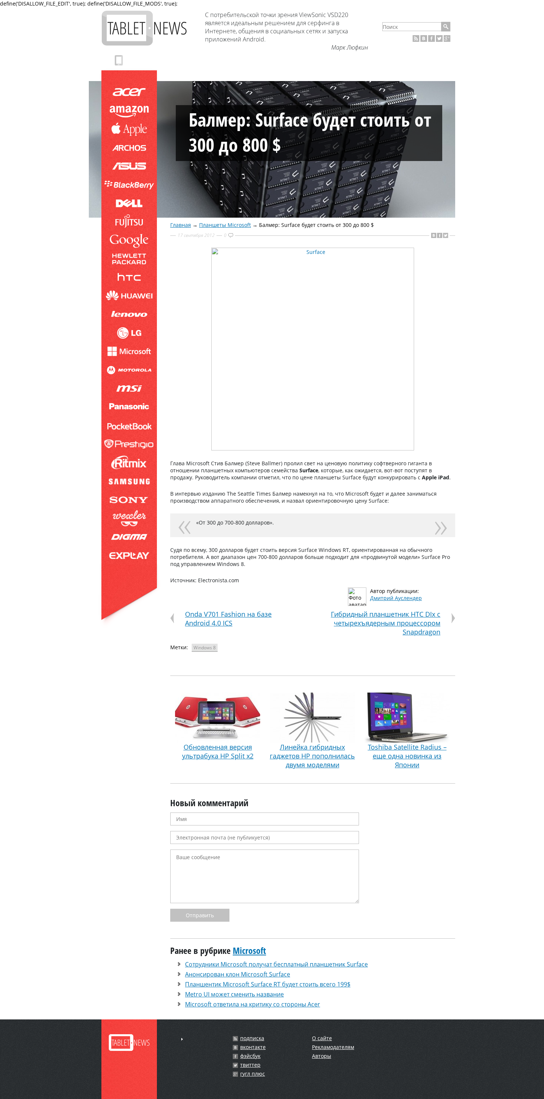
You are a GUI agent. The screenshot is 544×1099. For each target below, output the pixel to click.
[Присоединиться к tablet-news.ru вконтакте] (423, 38)
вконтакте (253, 1047)
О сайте (322, 1038)
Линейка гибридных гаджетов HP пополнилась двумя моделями (312, 756)
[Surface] (312, 448)
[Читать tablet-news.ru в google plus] (447, 38)
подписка (252, 1038)
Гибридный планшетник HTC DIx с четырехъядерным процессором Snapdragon (385, 623)
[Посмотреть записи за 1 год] (182, 1039)
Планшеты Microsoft (225, 224)
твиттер (250, 1065)
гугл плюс (252, 1074)
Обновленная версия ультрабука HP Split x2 (217, 751)
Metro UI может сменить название (234, 994)
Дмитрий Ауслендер (396, 598)
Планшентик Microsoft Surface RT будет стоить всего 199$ (267, 984)
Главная (180, 224)
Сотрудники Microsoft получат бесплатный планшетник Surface (276, 964)
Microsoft (249, 950)
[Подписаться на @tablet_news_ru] (439, 38)
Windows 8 (205, 647)
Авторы (321, 1055)
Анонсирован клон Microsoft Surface (237, 974)
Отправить (200, 915)
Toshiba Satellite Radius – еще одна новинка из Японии (407, 756)
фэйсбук (250, 1056)
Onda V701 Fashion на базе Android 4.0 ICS (228, 618)
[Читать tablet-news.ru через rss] (416, 38)
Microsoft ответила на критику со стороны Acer (252, 1004)
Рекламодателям (333, 1047)
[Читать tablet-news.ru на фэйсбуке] (431, 38)
